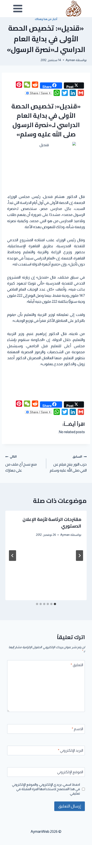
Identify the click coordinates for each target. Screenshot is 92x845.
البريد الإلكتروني (70, 750)
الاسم (77, 729)
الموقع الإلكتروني (70, 772)
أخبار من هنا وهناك (46, 19)
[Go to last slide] (79, 555)
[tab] (55, 604)
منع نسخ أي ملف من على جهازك (21, 463)
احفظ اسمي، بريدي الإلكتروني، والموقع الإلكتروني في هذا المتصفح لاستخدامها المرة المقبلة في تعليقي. (46, 789)
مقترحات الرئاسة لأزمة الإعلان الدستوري (52, 522)
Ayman (70, 60)
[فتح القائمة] (18, 8)
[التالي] (12, 555)
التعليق (77, 665)
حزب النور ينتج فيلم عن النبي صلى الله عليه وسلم (68, 463)
